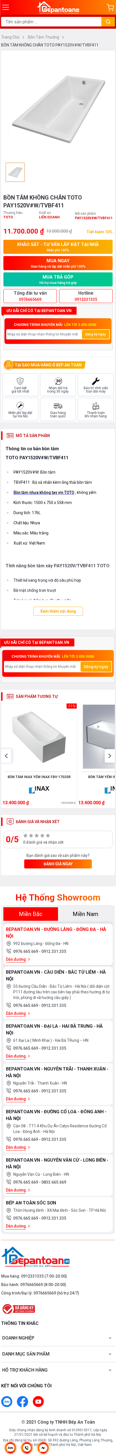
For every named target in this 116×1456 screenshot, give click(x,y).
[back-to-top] (106, 1422)
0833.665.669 (53, 1182)
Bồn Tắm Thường (44, 37)
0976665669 (31, 1284)
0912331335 (32, 1276)
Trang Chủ (10, 37)
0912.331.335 (53, 951)
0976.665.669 (26, 951)
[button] (6, 756)
